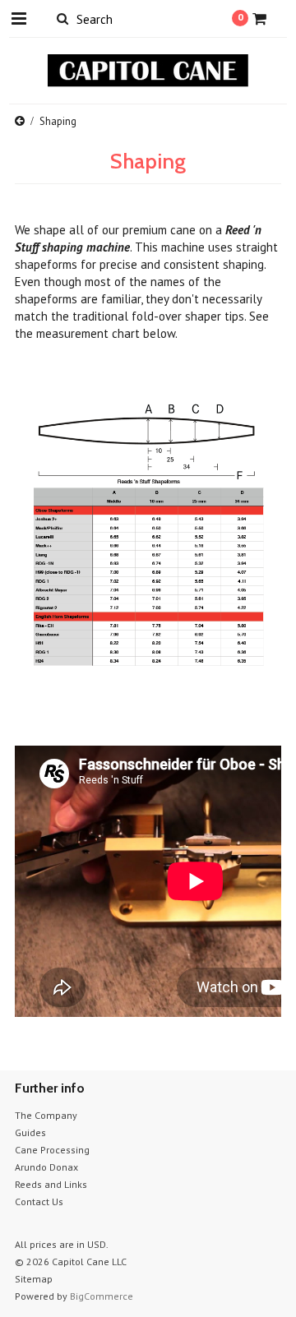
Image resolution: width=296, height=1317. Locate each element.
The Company (46, 1115)
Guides (30, 1132)
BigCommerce (101, 1296)
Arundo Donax (46, 1167)
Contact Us (39, 1201)
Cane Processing (52, 1150)
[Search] (62, 18)
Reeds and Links (51, 1184)
